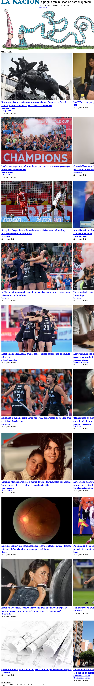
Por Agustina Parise (80, 360)
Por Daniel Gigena (8, 108)
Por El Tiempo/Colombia (82, 424)
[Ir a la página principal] (20, 3)
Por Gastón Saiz (7, 172)
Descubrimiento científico (83, 488)
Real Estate (5, 672)
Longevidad (77, 172)
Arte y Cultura (6, 111)
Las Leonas (5, 175)
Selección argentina (9, 360)
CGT (75, 105)
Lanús (75, 552)
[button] (36, 77)
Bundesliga (5, 236)
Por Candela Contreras (81, 676)
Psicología (77, 426)
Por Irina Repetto (7, 488)
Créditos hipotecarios (81, 678)
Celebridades (6, 490)
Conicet (4, 552)
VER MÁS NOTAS (6, 683)
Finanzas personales (81, 362)
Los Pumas (77, 611)
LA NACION (43, 8)
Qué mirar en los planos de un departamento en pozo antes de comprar (36, 670)
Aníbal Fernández (80, 236)
